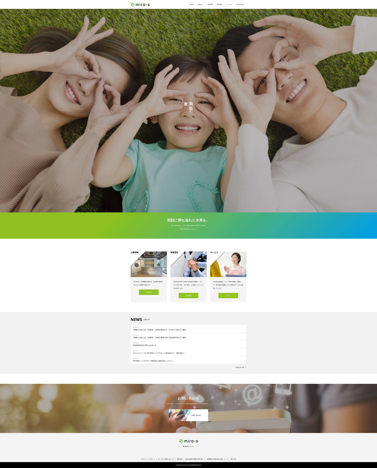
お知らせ (200, 4)
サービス (229, 4)
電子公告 (233, 459)
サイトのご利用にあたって (166, 459)
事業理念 (219, 4)
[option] (188, 106)
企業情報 (210, 4)
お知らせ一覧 (240, 367)
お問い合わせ (240, 4)
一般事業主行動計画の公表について (217, 459)
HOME (191, 4)
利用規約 (180, 459)
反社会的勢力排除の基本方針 (194, 459)
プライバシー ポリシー (148, 459)
